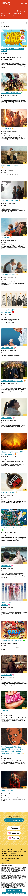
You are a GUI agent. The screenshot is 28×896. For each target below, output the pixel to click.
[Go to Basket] (25, 11)
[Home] (5, 3)
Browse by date (17, 13)
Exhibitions (14, 15)
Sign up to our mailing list (14, 820)
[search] (22, 3)
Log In (20, 10)
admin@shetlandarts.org (14, 855)
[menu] (26, 3)
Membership (5, 15)
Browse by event (6, 13)
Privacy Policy (6, 863)
